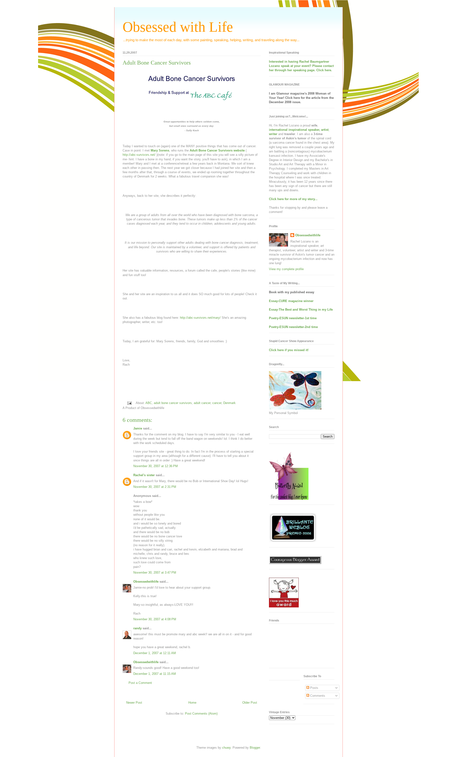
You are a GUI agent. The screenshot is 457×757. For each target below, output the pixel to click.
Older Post (249, 702)
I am (272, 93)
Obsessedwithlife (146, 581)
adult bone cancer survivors (173, 403)
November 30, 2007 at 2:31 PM (154, 487)
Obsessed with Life (178, 27)
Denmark (229, 403)
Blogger (255, 747)
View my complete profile (286, 269)
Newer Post (134, 702)
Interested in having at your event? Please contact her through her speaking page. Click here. (301, 66)
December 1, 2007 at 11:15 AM (154, 674)
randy (137, 628)
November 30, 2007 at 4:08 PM (154, 619)
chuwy (226, 747)
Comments (317, 695)
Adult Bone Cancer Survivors (157, 63)
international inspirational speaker (294, 129)
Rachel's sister (144, 475)
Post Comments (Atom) (201, 713)
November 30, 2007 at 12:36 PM (155, 466)
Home (192, 702)
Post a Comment (140, 683)
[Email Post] (129, 403)
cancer (216, 403)
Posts (313, 688)
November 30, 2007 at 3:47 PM (154, 572)
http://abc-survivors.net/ (139, 154)
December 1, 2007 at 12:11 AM (154, 653)
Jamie (137, 428)
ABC (148, 403)
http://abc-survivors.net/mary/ (200, 317)
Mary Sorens (160, 150)
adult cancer (202, 403)
